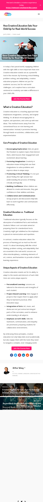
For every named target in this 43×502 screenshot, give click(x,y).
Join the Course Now (21, 99)
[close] (40, 5)
